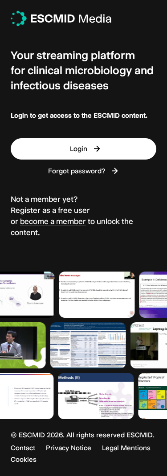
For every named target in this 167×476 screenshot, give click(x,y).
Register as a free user (50, 210)
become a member (53, 221)
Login (78, 148)
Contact (23, 448)
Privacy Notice (68, 448)
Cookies (24, 460)
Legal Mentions (126, 448)
